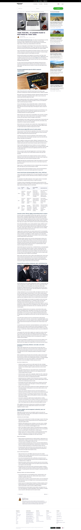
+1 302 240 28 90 (59, 518)
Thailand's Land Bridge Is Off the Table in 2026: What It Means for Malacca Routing (56, 86)
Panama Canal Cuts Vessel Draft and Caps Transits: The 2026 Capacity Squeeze (56, 70)
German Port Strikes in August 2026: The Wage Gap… (30, 518)
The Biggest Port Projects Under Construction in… (29, 514)
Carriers (17, 521)
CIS (16, 520)
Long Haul (37, 520)
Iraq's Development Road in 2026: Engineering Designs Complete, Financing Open (56, 23)
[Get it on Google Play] (52, 528)
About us (47, 513)
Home (18, 11)
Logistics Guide (18, 515)
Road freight (38, 514)
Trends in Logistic (22, 11)
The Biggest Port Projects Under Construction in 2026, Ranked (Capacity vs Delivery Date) (56, 38)
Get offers (58, 8)
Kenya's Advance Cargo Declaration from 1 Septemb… (30, 522)
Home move (38, 513)
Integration (47, 515)
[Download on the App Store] (58, 528)
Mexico (17, 523)
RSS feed (27, 523)
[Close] (79, 1)
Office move (38, 512)
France (17, 522)
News (17, 513)
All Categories (18, 512)
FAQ (47, 514)
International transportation (40, 521)
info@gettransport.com (60, 520)
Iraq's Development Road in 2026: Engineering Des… (30, 512)
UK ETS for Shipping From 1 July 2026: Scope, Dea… (30, 516)
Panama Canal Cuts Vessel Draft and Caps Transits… (29, 520)
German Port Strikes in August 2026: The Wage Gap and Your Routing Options (56, 54)
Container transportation (39, 515)
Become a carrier (48, 512)
